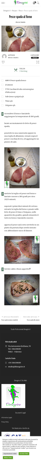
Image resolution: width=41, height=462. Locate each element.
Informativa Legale (6, 417)
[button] (37, 62)
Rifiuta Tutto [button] (8, 457)
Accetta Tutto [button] (24, 453)
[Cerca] (38, 3)
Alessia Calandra (20, 22)
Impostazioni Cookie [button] (10, 453)
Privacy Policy (5, 422)
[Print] (3, 62)
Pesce (35, 58)
